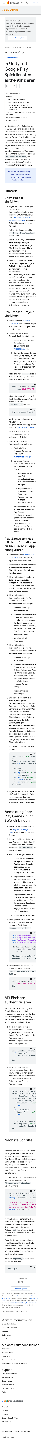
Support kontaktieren (9, 1374)
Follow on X (6, 1356)
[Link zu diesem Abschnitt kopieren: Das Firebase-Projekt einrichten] (21, 316)
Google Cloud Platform (10, 1418)
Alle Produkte (6, 1422)
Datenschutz (25, 1431)
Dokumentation (10, 10)
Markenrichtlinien (8, 1388)
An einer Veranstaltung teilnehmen (14, 1364)
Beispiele (5, 1331)
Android (5, 1407)
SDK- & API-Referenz (9, 1328)
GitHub (4, 1339)
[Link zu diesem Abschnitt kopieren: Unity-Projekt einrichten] (21, 201)
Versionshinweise (8, 1385)
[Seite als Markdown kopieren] (14, 86)
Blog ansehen (7, 1349)
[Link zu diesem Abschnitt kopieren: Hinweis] (20, 191)
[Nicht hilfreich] (22, 52)
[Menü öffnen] (3, 3)
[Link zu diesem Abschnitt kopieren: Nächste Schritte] (7, 1144)
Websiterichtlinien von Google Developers (21, 1303)
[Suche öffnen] (22, 2)
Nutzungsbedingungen (10, 1431)
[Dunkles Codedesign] (34, 384)
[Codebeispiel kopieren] (34, 410)
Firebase (7, 48)
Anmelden (34, 3)
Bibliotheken (6, 1335)
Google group (7, 1381)
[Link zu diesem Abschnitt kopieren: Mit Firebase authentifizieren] (33, 1002)
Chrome (5, 1411)
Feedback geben (13, 57)
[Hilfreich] (19, 52)
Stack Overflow (7, 1377)
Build (29, 48)
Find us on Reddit (8, 1352)
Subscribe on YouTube (9, 1360)
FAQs (4, 1392)
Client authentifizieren (26, 427)
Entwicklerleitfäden (9, 1324)
